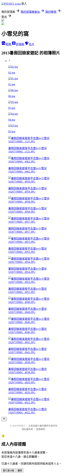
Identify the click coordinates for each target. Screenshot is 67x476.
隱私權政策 (27, 429)
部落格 (20, 44)
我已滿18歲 (8, 470)
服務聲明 (40, 429)
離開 (20, 470)
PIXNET (21, 425)
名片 (31, 44)
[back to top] (4, 419)
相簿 (8, 44)
